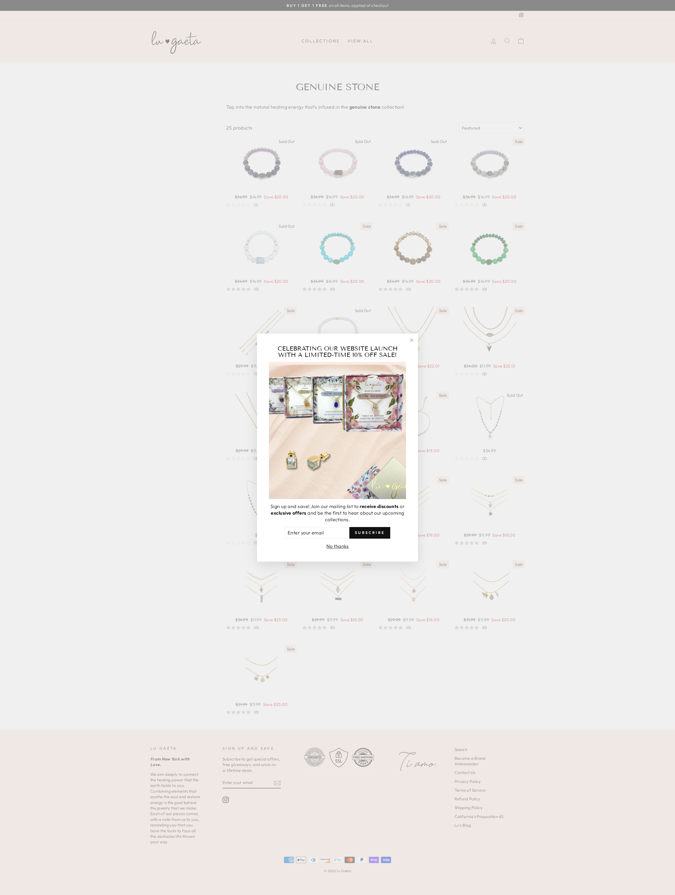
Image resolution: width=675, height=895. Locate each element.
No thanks (337, 546)
